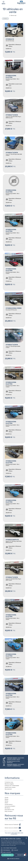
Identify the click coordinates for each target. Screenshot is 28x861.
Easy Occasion (8, 811)
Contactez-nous (9, 782)
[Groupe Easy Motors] (21, 3)
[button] (1, 848)
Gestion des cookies (10, 787)
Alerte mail (13, 15)
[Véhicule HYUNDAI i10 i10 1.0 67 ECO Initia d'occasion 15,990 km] (14, 40)
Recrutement (8, 789)
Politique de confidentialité (12, 785)
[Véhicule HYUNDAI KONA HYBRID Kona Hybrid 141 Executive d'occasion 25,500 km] (14, 309)
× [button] (26, 838)
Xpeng (6, 801)
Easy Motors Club (9, 809)
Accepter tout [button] (7, 855)
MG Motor (7, 808)
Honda (6, 797)
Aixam (6, 802)
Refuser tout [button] (20, 855)
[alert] (14, 848)
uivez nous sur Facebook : (12, 824)
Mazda (6, 799)
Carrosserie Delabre (10, 806)
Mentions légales (9, 784)
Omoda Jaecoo (8, 804)
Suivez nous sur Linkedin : (11, 828)
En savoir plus (13, 845)
